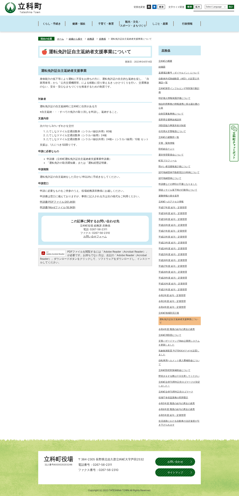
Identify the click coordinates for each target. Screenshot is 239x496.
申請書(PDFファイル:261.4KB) (57, 201)
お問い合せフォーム (95, 236)
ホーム (60, 39)
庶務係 (102, 39)
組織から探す (75, 39)
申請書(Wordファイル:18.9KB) (57, 207)
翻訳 (231, 7)
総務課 (90, 39)
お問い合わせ (175, 461)
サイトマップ (175, 472)
